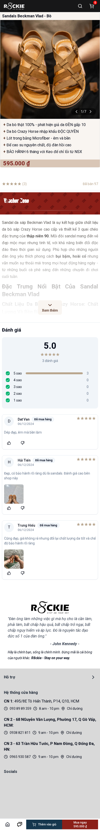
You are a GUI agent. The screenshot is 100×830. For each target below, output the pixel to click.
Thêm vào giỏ (47, 824)
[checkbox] (8, 373)
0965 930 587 (20, 757)
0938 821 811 (20, 733)
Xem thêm (50, 310)
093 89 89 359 (20, 708)
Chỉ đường (75, 708)
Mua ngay (80, 824)
